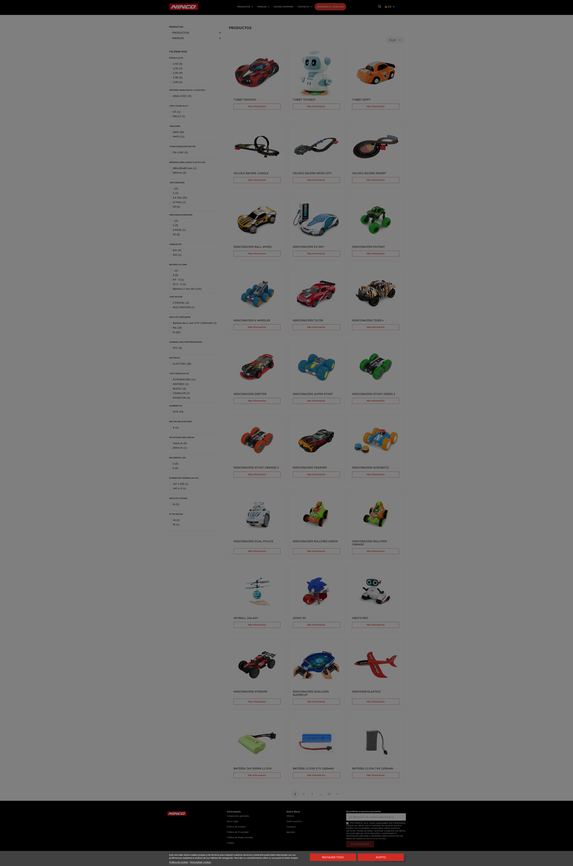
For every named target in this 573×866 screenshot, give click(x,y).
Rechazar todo (333, 857)
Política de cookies (178, 862)
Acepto (381, 857)
